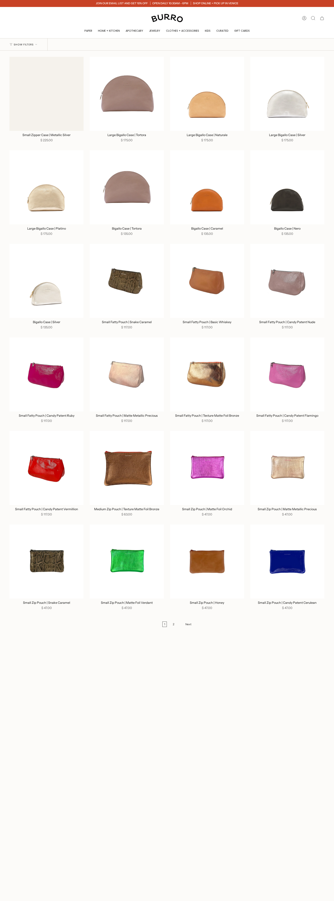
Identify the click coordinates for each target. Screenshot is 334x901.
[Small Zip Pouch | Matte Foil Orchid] (207, 468)
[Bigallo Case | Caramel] (207, 187)
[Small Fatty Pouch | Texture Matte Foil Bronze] (207, 374)
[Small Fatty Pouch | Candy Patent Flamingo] (287, 374)
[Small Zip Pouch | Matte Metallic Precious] (287, 468)
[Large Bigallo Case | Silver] (287, 94)
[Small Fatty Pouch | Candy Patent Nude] (287, 281)
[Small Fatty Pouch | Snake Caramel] (127, 281)
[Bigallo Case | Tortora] (127, 187)
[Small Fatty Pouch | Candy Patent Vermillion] (46, 468)
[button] (88, 30)
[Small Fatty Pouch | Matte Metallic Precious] (127, 374)
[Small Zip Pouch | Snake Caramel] (46, 562)
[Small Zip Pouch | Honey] (207, 562)
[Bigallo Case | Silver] (46, 281)
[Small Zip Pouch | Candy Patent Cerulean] (287, 562)
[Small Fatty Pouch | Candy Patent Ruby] (46, 374)
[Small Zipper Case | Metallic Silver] (46, 94)
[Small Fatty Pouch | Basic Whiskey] (207, 281)
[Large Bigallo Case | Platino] (46, 187)
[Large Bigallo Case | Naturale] (207, 94)
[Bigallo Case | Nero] (287, 187)
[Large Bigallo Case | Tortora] (127, 94)
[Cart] (322, 18)
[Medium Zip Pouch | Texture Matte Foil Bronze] (127, 468)
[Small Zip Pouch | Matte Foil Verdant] (127, 562)
